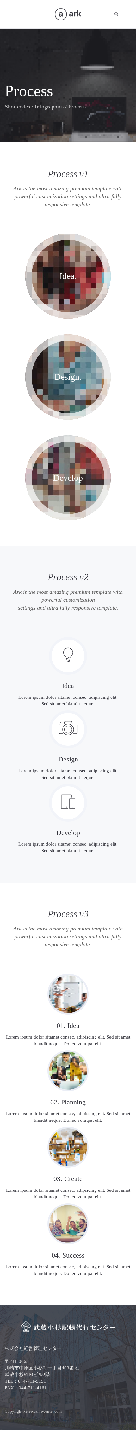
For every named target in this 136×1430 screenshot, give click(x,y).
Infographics (49, 106)
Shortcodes (17, 106)
